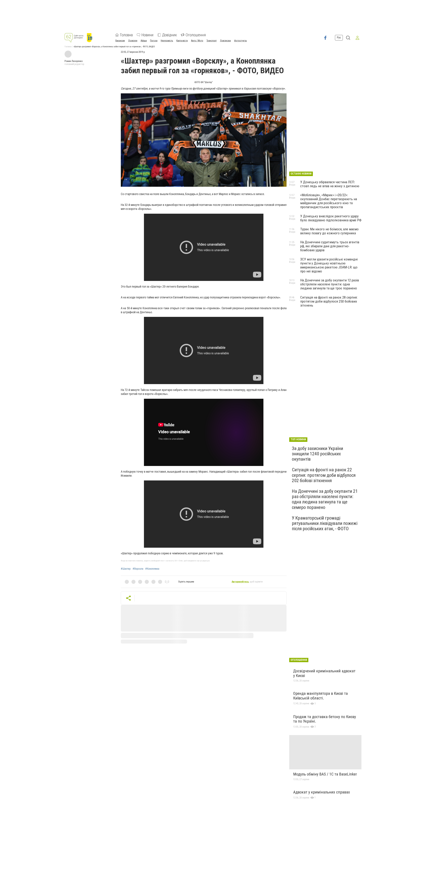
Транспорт (212, 40)
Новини (147, 35)
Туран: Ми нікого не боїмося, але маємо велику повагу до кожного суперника (329, 231)
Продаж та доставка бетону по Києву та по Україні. (324, 719)
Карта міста (182, 40)
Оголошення (196, 35)
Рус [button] (339, 37)
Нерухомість (167, 40)
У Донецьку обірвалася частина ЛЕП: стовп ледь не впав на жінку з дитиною (329, 184)
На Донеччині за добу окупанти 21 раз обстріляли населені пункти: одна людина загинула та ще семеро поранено (325, 499)
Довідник (169, 35)
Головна (126, 35)
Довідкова (225, 40)
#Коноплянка (152, 568)
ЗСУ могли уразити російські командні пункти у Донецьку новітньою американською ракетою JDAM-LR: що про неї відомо (329, 265)
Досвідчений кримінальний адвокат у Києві (324, 673)
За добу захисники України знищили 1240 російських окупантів (317, 454)
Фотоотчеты (240, 40)
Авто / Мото (197, 40)
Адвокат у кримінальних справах (321, 792)
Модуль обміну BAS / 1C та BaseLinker (325, 774)
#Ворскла (138, 568)
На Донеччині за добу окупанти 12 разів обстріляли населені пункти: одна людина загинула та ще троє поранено (329, 284)
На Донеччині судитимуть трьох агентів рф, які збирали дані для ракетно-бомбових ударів (329, 246)
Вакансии (120, 40)
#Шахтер (126, 568)
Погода (153, 40)
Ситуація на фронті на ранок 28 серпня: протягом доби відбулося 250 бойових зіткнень (328, 301)
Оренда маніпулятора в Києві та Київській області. (320, 695)
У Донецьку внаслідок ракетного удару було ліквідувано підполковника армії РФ (330, 218)
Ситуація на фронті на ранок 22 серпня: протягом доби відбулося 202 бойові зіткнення (324, 475)
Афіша (144, 40)
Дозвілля (132, 40)
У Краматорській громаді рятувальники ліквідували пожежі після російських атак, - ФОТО (324, 523)
